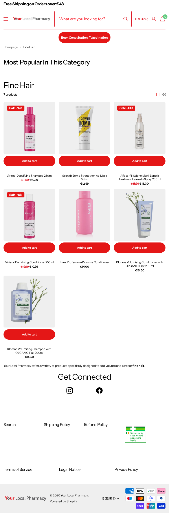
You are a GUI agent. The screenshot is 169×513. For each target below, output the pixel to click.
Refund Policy (95, 424)
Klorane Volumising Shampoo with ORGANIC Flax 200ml (29, 350)
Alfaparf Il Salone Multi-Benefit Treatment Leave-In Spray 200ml (140, 177)
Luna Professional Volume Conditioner (84, 262)
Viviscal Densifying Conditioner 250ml (29, 262)
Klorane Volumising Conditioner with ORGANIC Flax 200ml (139, 264)
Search (10, 424)
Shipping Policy (57, 424)
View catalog (6, 19)
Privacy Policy (126, 469)
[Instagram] (69, 390)
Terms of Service (18, 469)
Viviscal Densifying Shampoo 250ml (29, 175)
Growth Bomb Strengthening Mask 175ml (84, 177)
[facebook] (99, 390)
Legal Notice (70, 469)
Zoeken (125, 19)
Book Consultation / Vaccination (84, 38)
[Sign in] (154, 19)
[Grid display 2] (163, 94)
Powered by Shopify (63, 501)
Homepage (11, 47)
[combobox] (93, 19)
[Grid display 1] (158, 94)
